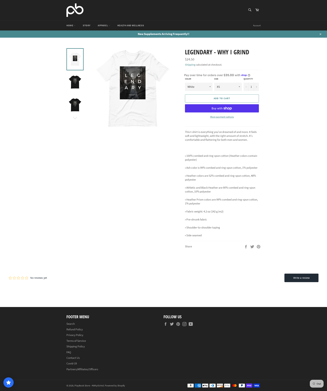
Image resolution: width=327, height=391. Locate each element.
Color (188, 79)
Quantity (248, 79)
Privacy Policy (74, 335)
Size (216, 79)
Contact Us (73, 358)
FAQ (68, 352)
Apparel (103, 25)
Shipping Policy (75, 346)
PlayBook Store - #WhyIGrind (89, 385)
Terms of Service (76, 341)
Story (86, 25)
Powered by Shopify (115, 385)
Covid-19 (71, 363)
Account (257, 25)
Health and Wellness (130, 25)
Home (70, 25)
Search (70, 324)
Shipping (190, 64)
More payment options (222, 116)
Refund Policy (74, 329)
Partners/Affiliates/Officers (82, 369)
